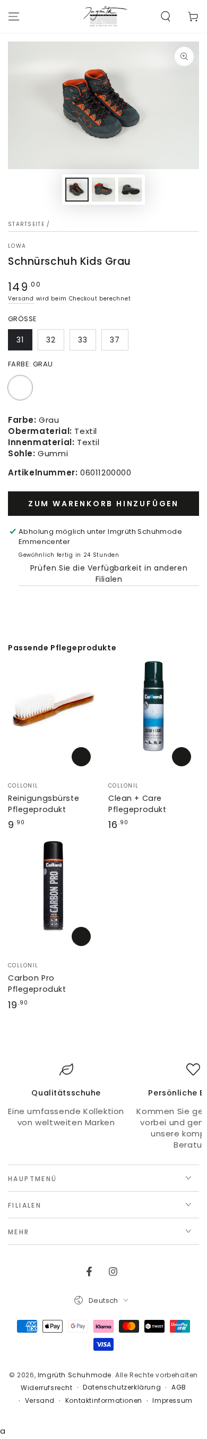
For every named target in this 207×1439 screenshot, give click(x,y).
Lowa (17, 246)
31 (20, 339)
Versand (21, 299)
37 (115, 339)
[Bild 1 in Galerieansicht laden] (77, 190)
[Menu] (14, 16)
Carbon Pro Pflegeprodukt (37, 983)
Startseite (26, 224)
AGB (178, 1387)
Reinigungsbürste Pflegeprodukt (43, 804)
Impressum (172, 1400)
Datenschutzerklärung (122, 1387)
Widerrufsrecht (46, 1388)
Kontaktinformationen (103, 1400)
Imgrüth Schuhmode (74, 1374)
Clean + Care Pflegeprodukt (137, 804)
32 (51, 339)
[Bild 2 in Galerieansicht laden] (103, 190)
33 (83, 339)
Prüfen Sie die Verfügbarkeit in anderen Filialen (108, 573)
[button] (165, 16)
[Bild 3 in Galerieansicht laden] (130, 190)
